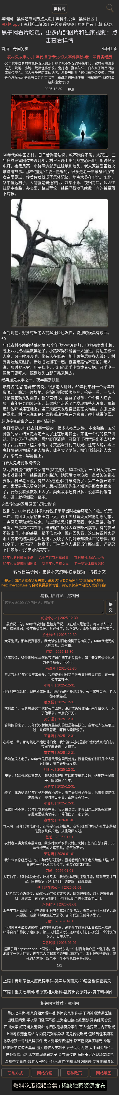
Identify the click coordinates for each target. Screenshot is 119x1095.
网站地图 (104, 1073)
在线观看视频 (62, 24)
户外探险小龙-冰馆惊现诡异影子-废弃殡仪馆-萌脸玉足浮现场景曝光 (59, 1054)
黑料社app (10, 24)
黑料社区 (86, 19)
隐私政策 (74, 1073)
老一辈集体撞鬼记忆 (89, 564)
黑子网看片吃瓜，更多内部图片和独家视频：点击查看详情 (59, 37)
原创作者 (85, 24)
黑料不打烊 (65, 19)
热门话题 (105, 24)
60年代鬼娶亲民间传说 (20, 564)
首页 (5, 48)
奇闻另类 (21, 48)
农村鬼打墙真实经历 (89, 558)
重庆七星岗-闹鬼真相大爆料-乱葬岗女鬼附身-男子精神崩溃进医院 (66, 992)
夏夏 (71, 90)
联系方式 (15, 1073)
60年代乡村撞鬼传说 (18, 558)
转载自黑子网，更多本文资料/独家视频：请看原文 (59, 571)
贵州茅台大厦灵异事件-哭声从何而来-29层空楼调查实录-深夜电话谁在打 (66, 981)
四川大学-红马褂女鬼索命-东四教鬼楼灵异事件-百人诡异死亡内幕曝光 (59, 1027)
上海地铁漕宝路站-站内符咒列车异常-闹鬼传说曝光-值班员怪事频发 (59, 1034)
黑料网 (59, 9)
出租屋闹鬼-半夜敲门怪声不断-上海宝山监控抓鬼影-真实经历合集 (59, 1020)
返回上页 (110, 48)
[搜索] (109, 7)
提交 (111, 607)
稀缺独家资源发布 (83, 1086)
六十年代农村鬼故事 (54, 558)
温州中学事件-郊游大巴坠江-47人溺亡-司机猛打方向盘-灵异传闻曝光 (59, 1061)
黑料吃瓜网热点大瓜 (34, 19)
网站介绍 (45, 1073)
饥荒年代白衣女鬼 (55, 564)
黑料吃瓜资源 (35, 24)
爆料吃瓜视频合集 (35, 1086)
